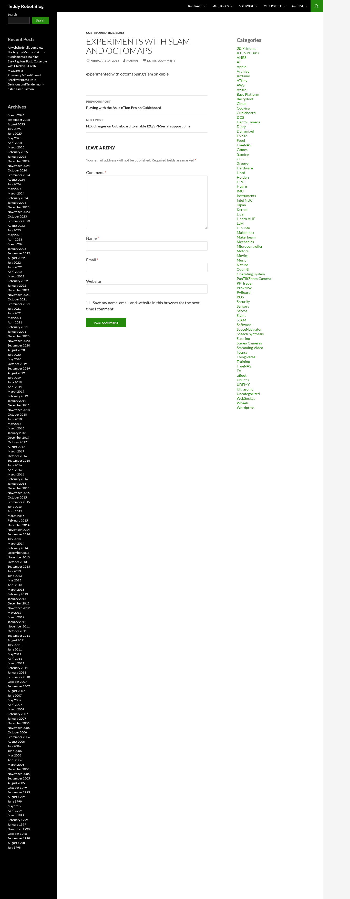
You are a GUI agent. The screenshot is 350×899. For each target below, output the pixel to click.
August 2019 (16, 373)
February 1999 (18, 820)
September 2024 (19, 175)
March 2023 (16, 244)
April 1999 (15, 811)
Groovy (243, 163)
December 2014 (18, 525)
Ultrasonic (245, 389)
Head (241, 172)
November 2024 (19, 166)
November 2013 (19, 557)
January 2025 (17, 156)
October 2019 (17, 364)
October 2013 (17, 562)
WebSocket (246, 398)
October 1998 (17, 834)
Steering (243, 338)
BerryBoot (245, 99)
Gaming (243, 154)
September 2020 (19, 345)
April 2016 (15, 470)
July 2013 (14, 571)
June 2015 (15, 506)
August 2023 (16, 226)
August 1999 (16, 797)
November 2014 (19, 530)
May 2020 (14, 359)
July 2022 (14, 262)
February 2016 (18, 479)
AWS (240, 85)
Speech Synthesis (250, 334)
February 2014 (18, 548)
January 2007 (17, 718)
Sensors (243, 306)
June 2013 (15, 576)
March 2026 (16, 115)
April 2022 (15, 272)
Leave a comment (161, 60)
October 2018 (17, 414)
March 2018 (16, 428)
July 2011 (14, 645)
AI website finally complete (25, 47)
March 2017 (16, 451)
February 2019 (18, 396)
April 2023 (15, 239)
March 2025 (16, 147)
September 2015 (19, 502)
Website (93, 281)
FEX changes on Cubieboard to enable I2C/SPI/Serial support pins (138, 123)
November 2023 (19, 212)
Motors (243, 251)
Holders (243, 177)
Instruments (246, 195)
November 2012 (19, 608)
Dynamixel (245, 131)
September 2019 (19, 368)
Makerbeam (246, 237)
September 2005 (19, 778)
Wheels (243, 403)
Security (243, 301)
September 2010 (19, 677)
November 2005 (19, 774)
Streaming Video (250, 347)
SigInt (241, 315)
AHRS (241, 57)
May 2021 (14, 318)
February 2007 (18, 714)
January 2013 (17, 599)
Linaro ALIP (246, 218)
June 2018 (15, 419)
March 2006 (16, 764)
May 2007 (14, 700)
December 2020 (18, 336)
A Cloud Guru (248, 53)
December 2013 (18, 553)
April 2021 (15, 322)
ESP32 (242, 136)
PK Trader (245, 283)
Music (241, 260)
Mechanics (220, 6)
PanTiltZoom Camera (254, 278)
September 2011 (19, 635)
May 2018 (14, 424)
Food (241, 140)
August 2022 (16, 258)
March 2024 (16, 193)
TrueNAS (244, 366)
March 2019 (16, 391)
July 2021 (14, 308)
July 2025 (14, 129)
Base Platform (248, 94)
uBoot (241, 375)
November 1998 (19, 829)
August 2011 (16, 640)
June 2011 (15, 649)
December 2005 (18, 769)
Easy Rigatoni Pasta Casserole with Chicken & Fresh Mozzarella (27, 65)
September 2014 (19, 534)
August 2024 (16, 179)
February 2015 (18, 520)
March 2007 (16, 709)
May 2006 (14, 755)
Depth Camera (248, 122)
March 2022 (16, 276)
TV (239, 371)
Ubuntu (243, 380)
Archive (298, 6)
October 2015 (17, 497)
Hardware (194, 6)
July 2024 (14, 184)
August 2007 (16, 691)
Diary (241, 126)
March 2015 (16, 516)
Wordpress (245, 407)
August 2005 (16, 783)
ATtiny (242, 80)
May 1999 (14, 806)
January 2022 (17, 285)
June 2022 (15, 267)
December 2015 (18, 488)
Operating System (251, 274)
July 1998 (14, 847)
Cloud (241, 103)
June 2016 (15, 465)
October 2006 (17, 732)
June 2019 (15, 382)
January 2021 (17, 331)
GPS (240, 159)
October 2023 (17, 216)
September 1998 (19, 838)
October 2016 (17, 456)
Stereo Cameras (249, 343)
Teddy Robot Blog (26, 6)
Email (92, 259)
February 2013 (18, 594)
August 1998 (16, 843)
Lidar (241, 214)
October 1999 (17, 787)
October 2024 (17, 170)
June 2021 (15, 313)
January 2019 (17, 401)
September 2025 (19, 120)
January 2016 (17, 483)
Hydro (242, 186)
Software (246, 6)
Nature (242, 265)
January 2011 (17, 672)
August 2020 (16, 350)
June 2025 (15, 133)
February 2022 (18, 281)
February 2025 (18, 152)
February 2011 (18, 668)
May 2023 (14, 235)
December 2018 (18, 405)
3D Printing (246, 48)
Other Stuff (273, 6)
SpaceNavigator (249, 329)
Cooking (243, 108)
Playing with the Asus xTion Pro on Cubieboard (123, 105)
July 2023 (14, 230)
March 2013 (16, 589)
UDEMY (243, 384)
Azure (241, 90)
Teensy (242, 352)
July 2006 (14, 746)
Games (242, 149)
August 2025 (16, 124)
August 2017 (16, 447)
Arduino (243, 76)
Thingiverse (246, 357)
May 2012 (14, 612)
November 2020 (19, 341)
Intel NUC (245, 200)
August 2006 (16, 741)
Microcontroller (250, 246)
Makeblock (245, 232)
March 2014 (16, 543)
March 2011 (16, 663)
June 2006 (15, 751)
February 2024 (18, 198)
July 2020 (14, 354)
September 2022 (19, 253)
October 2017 (17, 442)
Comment (96, 172)
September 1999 (19, 792)
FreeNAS (244, 145)
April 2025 (15, 143)
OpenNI (243, 269)
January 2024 (17, 202)
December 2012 (18, 603)
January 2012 (17, 622)
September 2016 (19, 460)
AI (238, 62)
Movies (242, 255)
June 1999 (15, 801)
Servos (242, 311)
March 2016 (16, 474)
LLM (240, 223)
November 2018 (19, 410)
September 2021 (19, 304)
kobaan (132, 60)
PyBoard (244, 292)
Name (92, 238)
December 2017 (18, 437)
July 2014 (14, 539)
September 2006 (19, 737)
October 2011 (17, 631)
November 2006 (19, 728)
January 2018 (17, 433)
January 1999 (17, 824)
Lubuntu (243, 228)
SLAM (120, 33)
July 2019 (14, 378)
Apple (241, 66)
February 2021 (18, 327)
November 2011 (19, 626)
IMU (240, 191)
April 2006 (15, 760)
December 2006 (18, 723)
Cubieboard (96, 33)
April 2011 (15, 658)
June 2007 (15, 695)
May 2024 (14, 189)
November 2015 (19, 493)
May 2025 (14, 138)
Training (243, 361)
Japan (241, 205)
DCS (240, 117)
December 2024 (18, 161)
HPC (240, 182)
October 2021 (17, 299)
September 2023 (19, 221)
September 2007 (19, 686)
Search (12, 14)
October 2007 (17, 682)
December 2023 (18, 207)
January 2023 (17, 249)
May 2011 (14, 654)
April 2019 (15, 387)
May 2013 (14, 580)
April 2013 (15, 585)
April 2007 (15, 705)
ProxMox (244, 288)
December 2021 (18, 290)
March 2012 (16, 617)
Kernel (242, 209)
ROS (111, 33)
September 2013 (19, 566)
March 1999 (16, 815)
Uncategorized (248, 394)
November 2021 (19, 295)
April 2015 (15, 511)
